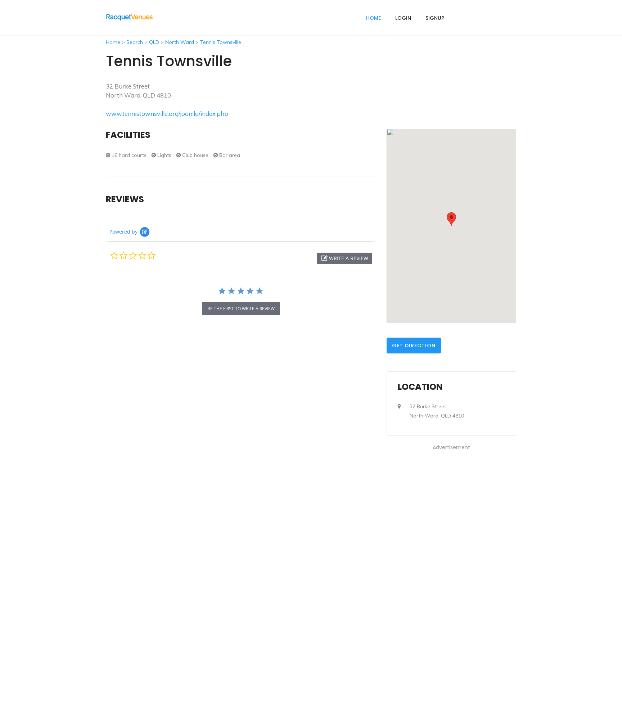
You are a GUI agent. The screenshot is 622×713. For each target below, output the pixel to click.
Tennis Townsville (220, 42)
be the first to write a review (241, 309)
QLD (154, 42)
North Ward (179, 42)
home (373, 18)
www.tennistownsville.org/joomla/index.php (167, 113)
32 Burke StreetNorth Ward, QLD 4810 (437, 411)
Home (113, 42)
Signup (434, 18)
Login (403, 18)
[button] (344, 258)
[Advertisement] (451, 560)
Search (134, 42)
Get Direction (414, 345)
